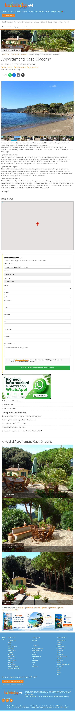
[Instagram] (7, 700)
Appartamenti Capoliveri (32, 608)
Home (26, 696)
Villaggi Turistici (12, 658)
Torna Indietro (8, 405)
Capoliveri (24, 54)
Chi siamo (45, 696)
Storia (58, 674)
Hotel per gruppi (12, 646)
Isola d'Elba (5, 54)
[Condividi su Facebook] (14, 75)
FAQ (58, 12)
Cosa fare (24, 12)
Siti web (61, 696)
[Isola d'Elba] (19, 5)
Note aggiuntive (9, 343)
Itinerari (59, 662)
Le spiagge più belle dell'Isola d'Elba (15, 423)
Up (4, 639)
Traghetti (53, 12)
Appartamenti (18, 22)
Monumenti (60, 658)
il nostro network (6, 698)
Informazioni (60, 666)
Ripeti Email (7, 329)
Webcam (41, 12)
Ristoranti (5, 27)
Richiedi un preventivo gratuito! (12, 681)
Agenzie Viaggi (12, 664)
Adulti (6, 285)
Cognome (7, 314)
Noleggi (34, 654)
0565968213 (8, 67)
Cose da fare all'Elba (62, 656)
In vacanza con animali (14, 668)
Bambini (6, 292)
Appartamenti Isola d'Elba (10, 610)
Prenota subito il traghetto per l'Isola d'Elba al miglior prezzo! (23, 416)
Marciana (59, 644)
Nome (6, 307)
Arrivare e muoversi (7, 12)
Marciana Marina (61, 646)
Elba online (35, 666)
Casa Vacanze (28, 22)
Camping (36, 22)
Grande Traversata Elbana (63, 664)
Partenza (7, 278)
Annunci (47, 12)
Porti (33, 662)
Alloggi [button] (55, 22)
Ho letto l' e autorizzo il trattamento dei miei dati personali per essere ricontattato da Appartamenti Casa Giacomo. (36, 360)
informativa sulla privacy (22, 360)
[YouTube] (11, 700)
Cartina (32, 27)
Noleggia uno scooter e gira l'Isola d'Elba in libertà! (20, 420)
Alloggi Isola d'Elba (10, 408)
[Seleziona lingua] (62, 12)
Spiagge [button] (17, 27)
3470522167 (34, 67)
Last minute (17, 12)
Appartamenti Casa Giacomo (13, 401)
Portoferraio (60, 650)
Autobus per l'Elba (37, 650)
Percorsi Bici (60, 660)
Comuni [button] (67, 22)
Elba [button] (60, 22)
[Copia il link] (23, 75)
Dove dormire (11, 640)
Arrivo (6, 271)
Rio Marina (59, 652)
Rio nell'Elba (60, 654)
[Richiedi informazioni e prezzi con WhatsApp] (26, 386)
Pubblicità (39, 696)
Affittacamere (11, 656)
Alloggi (9, 642)
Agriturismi (43, 22)
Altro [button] (11, 27)
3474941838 (21, 67)
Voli (33, 664)
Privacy (51, 696)
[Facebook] (3, 700)
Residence (10, 22)
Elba (4, 637)
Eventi (36, 12)
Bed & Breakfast (12, 660)
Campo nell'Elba (61, 640)
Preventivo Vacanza (8, 15)
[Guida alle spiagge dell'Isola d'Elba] (37, 621)
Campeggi (10, 652)
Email (6, 322)
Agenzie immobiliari (13, 666)
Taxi (33, 658)
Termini (56, 696)
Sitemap (66, 696)
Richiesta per (8, 263)
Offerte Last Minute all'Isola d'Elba (14, 427)
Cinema (59, 668)
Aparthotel (11, 662)
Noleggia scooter (36, 656)
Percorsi (31, 12)
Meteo (58, 670)
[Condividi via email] (18, 75)
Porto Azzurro (60, 648)
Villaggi (50, 22)
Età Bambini (7, 300)
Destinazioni (35, 660)
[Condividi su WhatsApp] (10, 75)
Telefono (7, 336)
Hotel (4, 22)
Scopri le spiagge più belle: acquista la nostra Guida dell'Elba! (23, 431)
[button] (2, 40)
